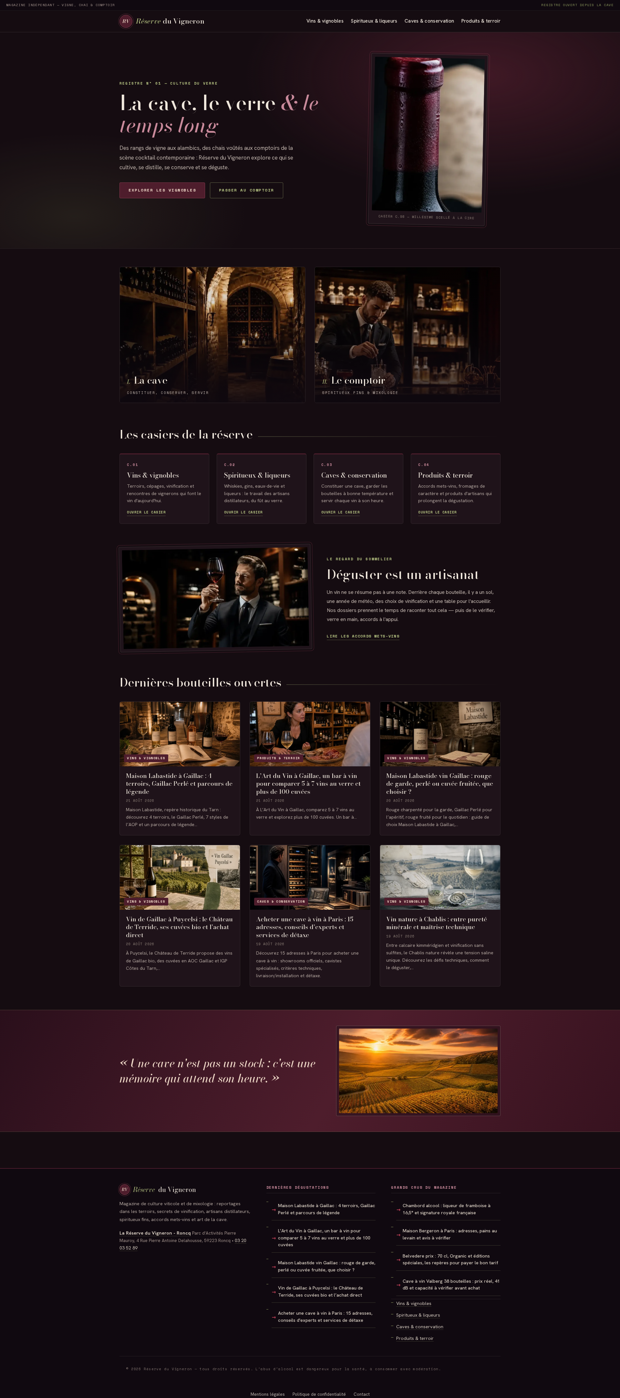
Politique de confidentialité (319, 1394)
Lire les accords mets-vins (363, 636)
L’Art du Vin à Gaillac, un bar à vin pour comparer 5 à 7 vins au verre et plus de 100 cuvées (324, 1238)
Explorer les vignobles (162, 190)
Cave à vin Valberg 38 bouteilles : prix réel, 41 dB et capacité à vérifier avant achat (451, 1284)
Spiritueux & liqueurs (374, 21)
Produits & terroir (481, 21)
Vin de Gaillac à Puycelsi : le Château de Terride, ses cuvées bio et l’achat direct (320, 1291)
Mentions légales (268, 1394)
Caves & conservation (429, 21)
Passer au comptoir (246, 190)
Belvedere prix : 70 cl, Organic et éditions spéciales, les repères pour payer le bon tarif (450, 1259)
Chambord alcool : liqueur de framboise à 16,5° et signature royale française (447, 1209)
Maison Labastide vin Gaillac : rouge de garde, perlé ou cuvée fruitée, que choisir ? (326, 1266)
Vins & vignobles (325, 21)
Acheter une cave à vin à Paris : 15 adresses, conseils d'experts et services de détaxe (325, 1316)
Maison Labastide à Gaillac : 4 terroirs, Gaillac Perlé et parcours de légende (326, 1209)
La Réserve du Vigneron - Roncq (155, 1233)
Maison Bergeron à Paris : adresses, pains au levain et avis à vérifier (450, 1234)
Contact (362, 1394)
